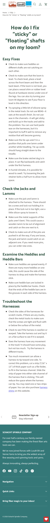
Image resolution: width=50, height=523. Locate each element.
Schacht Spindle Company (17, 516)
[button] (46, 4)
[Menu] (4, 4)
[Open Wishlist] (46, 519)
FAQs (11, 12)
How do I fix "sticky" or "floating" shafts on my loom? (22, 15)
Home (5, 12)
